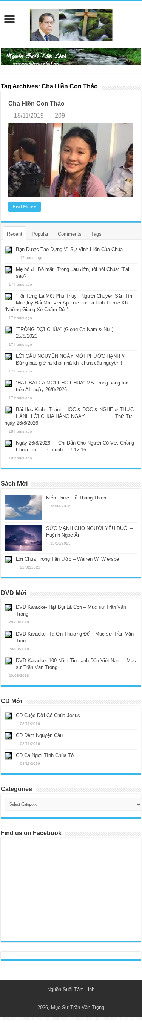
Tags (96, 234)
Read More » (24, 206)
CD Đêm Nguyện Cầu (39, 735)
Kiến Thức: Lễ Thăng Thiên (76, 498)
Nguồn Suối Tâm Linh (70, 989)
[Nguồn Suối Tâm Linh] (71, 23)
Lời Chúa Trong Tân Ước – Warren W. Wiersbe (67, 559)
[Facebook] (74, 998)
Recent (14, 234)
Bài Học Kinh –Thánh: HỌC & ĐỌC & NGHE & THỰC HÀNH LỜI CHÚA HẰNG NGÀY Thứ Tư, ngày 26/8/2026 (69, 416)
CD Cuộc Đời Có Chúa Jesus (48, 715)
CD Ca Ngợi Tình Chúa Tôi (45, 755)
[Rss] (67, 998)
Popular (40, 234)
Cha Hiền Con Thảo (36, 103)
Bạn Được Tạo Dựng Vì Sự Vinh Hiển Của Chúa (69, 249)
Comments (70, 234)
